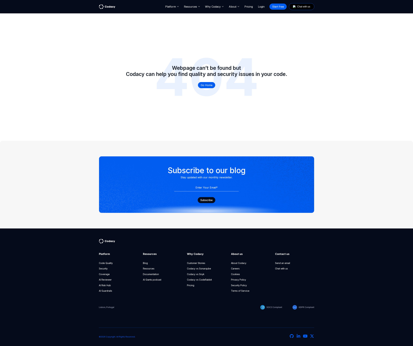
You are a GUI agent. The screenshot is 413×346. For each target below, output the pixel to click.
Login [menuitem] (261, 6)
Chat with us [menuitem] (281, 268)
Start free (278, 6)
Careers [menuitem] (235, 268)
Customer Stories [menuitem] (196, 263)
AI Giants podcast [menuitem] (152, 279)
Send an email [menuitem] (282, 263)
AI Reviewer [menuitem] (105, 279)
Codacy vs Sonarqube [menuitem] (199, 268)
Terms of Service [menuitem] (240, 290)
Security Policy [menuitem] (239, 285)
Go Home (206, 85)
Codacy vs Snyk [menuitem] (195, 274)
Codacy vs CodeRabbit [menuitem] (199, 279)
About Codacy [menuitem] (238, 263)
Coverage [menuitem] (104, 274)
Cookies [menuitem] (235, 274)
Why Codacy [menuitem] (213, 6)
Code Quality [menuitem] (106, 263)
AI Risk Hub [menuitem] (105, 285)
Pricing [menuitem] (248, 6)
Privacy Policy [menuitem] (238, 279)
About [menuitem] (232, 6)
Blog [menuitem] (145, 263)
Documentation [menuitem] (151, 274)
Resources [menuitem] (190, 6)
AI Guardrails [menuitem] (105, 290)
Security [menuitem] (103, 268)
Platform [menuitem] (170, 6)
